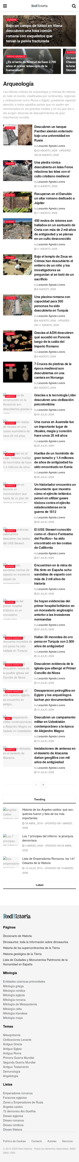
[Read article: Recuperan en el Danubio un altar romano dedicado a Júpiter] (17, 202)
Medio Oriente (16, 56)
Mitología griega (13, 986)
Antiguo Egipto (12, 1049)
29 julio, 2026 (45, 445)
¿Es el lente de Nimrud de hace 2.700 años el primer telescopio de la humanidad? (31, 66)
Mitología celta (12, 1009)
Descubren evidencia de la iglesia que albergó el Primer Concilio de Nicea (55, 668)
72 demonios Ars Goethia (19, 1111)
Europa (11, 19)
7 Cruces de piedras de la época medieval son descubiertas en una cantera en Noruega (53, 370)
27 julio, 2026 (45, 557)
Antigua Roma (12, 1053)
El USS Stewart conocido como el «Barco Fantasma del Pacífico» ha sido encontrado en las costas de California (53, 538)
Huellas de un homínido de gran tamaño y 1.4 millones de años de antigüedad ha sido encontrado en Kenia (54, 460)
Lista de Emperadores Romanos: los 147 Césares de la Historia (48, 860)
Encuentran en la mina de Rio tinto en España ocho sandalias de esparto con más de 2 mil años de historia (53, 574)
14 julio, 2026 (45, 656)
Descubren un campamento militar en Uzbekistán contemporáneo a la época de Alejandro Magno (55, 724)
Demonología (11, 1071)
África (9, 454)
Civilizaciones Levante (17, 1040)
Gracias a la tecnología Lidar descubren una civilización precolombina (55, 399)
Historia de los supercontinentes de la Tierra (31, 948)
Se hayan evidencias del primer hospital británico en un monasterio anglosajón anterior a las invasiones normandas (54, 610)
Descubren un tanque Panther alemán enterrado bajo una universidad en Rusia (53, 133)
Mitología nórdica (14, 990)
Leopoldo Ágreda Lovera (51, 145)
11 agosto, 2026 (46, 212)
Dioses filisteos (12, 1129)
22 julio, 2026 (45, 593)
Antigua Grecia (12, 1044)
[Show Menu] (5, 5)
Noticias (10, 298)
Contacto (36, 1141)
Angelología (10, 1076)
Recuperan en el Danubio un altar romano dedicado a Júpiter (54, 198)
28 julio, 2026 (45, 521)
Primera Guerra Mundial (18, 1058)
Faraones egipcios (15, 1098)
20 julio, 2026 (45, 629)
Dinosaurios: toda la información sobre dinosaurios (35, 942)
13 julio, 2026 (45, 709)
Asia (8, 718)
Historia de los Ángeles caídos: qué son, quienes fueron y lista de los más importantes (48, 813)
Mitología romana (14, 1000)
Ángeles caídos (13, 1107)
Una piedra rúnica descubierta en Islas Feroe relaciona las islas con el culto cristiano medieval (53, 169)
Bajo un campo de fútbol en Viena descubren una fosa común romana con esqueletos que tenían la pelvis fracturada (34, 33)
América (10, 396)
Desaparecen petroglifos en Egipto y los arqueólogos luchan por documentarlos (54, 695)
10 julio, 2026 (45, 772)
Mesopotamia (11, 1035)
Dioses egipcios (13, 1116)
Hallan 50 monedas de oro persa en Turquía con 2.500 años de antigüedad (54, 641)
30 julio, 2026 (45, 414)
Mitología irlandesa (15, 1013)
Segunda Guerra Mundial (19, 1062)
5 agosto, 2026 (46, 356)
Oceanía (10, 423)
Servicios (67, 1141)
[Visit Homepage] (39, 6)
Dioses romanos (13, 1120)
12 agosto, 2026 (46, 186)
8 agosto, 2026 (46, 289)
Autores (52, 1141)
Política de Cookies (14, 1141)
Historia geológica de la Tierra (22, 954)
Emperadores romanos (18, 1093)
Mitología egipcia (14, 995)
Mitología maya (13, 1018)
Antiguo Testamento (16, 1067)
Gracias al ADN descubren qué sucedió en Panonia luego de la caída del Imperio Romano (53, 339)
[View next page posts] (43, 784)
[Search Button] (74, 5)
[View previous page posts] (36, 784)
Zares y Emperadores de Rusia (23, 1102)
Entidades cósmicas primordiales (24, 981)
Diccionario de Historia (17, 936)
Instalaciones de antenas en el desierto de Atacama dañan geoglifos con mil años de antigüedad (54, 755)
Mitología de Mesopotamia (20, 1004)
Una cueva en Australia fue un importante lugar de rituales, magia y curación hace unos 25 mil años (54, 428)
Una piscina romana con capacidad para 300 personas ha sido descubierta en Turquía (52, 303)
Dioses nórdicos (13, 1125)
